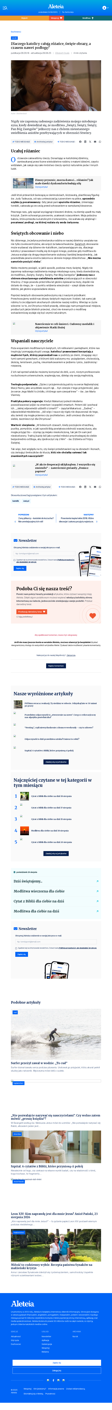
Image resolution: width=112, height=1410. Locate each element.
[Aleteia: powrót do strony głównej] (56, 6)
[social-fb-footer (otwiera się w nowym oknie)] (53, 1380)
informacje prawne (56, 1389)
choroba (17, 1134)
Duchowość (16, 31)
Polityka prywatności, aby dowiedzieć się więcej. (78, 948)
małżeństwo (19, 1232)
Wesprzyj (55, 18)
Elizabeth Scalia (62, 53)
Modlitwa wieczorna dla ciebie (39, 891)
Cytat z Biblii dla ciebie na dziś (39, 901)
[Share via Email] (95, 142)
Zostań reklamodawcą (75, 1389)
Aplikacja (45, 1340)
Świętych (80, 244)
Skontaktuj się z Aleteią (33, 1393)
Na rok (75, 1336)
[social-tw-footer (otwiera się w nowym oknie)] (58, 1380)
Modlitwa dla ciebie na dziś (36, 911)
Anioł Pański (19, 1181)
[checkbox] (14, 560)
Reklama (45, 1352)
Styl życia (15, 1340)
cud (15, 1012)
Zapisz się (20, 568)
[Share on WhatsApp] (100, 142)
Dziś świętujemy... (28, 881)
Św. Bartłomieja (67, 12)
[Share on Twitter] (90, 142)
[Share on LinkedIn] (85, 142)
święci (26, 501)
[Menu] (19, 7)
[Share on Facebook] (80, 142)
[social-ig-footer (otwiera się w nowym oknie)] (64, 1380)
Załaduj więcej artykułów (56, 762)
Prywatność (50, 1393)
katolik (16, 501)
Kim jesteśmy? (40, 1389)
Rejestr (24, 18)
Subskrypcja (47, 1344)
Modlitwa (86, 18)
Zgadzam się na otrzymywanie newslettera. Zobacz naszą (45, 561)
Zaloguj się (71, 655)
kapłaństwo (18, 1083)
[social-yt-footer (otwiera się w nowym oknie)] (48, 1380)
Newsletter (46, 1336)
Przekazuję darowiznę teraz (30, 611)
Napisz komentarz (56, 665)
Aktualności (16, 1336)
